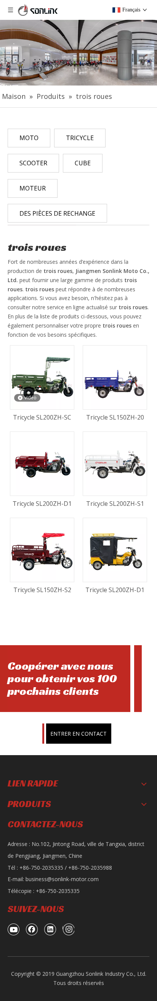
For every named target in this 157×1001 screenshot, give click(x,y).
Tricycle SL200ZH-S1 (115, 503)
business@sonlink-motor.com (62, 879)
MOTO (28, 138)
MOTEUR (32, 188)
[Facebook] (32, 929)
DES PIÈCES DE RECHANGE (57, 213)
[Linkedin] (50, 929)
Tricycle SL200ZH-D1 (42, 503)
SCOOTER (33, 163)
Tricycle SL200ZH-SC (42, 417)
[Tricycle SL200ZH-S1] (115, 463)
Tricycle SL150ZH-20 (115, 417)
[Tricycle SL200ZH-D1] (42, 463)
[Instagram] (68, 929)
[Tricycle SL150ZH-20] (115, 377)
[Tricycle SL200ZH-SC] (42, 377)
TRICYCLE (80, 138)
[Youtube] (14, 929)
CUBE (83, 163)
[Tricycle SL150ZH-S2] (42, 549)
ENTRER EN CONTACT (78, 733)
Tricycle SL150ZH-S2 (42, 590)
